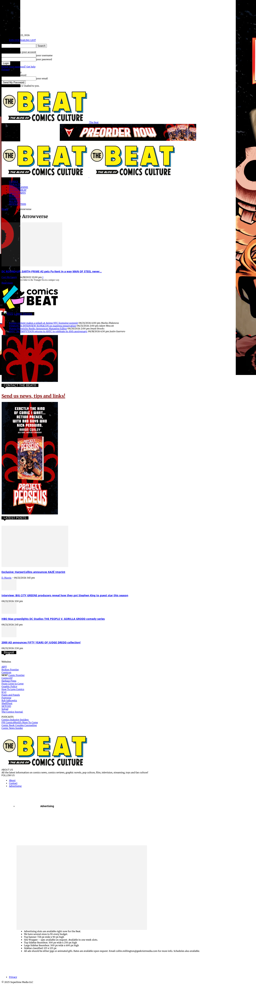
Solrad (4, 709)
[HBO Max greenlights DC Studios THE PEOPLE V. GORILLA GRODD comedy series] (8, 613)
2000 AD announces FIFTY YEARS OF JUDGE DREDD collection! (41, 642)
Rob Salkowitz (9, 700)
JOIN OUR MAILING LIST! (22, 40)
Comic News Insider (12, 728)
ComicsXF (7, 678)
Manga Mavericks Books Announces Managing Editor (38, 328)
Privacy (5, 69)
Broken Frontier (10, 669)
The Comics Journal (12, 711)
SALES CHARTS (17, 192)
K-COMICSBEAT (17, 190)
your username (44, 55)
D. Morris (6, 577)
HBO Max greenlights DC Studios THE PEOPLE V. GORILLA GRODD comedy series (53, 619)
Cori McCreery (9, 277)
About (12, 780)
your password (44, 59)
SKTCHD (6, 706)
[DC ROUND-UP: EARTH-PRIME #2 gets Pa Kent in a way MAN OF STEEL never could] (31, 265)
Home (4, 209)
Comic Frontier (16, 675)
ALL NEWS (14, 201)
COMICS (13, 181)
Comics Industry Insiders (15, 719)
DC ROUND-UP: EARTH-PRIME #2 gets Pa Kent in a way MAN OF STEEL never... (51, 271)
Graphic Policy (9, 686)
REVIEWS (14, 195)
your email (42, 78)
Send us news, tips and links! (33, 396)
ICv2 (3, 692)
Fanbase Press (8, 680)
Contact (13, 783)
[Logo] (45, 176)
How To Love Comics (12, 689)
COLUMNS (14, 198)
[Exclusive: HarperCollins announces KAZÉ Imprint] (34, 566)
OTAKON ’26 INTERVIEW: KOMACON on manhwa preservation (42, 325)
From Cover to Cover (12, 683)
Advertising (15, 786)
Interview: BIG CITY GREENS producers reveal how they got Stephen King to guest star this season (64, 595)
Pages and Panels (10, 694)
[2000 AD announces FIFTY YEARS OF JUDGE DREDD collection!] (8, 636)
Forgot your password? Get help (18, 66)
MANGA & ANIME (18, 187)
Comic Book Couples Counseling (19, 725)
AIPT (4, 666)
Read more (7, 282)
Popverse (6, 697)
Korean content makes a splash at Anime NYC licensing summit (43, 323)
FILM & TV (15, 184)
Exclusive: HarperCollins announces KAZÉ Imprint (33, 572)
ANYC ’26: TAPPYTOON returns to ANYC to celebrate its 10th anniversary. (48, 331)
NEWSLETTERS (17, 204)
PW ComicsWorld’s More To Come (19, 722)
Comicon (6, 672)
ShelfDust (6, 703)
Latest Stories (23, 313)
